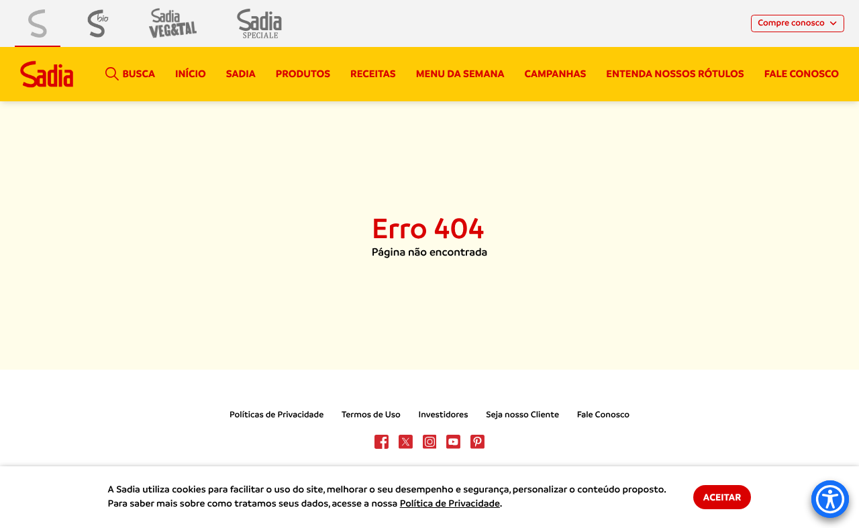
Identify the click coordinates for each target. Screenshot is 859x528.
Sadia (241, 74)
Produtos (303, 74)
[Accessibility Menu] (830, 499)
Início (190, 74)
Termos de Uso (371, 415)
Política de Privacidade (450, 503)
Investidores (443, 415)
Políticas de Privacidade (276, 415)
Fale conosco (801, 74)
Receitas (373, 74)
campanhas (555, 74)
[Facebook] (381, 442)
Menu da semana (460, 74)
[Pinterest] (477, 442)
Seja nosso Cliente (522, 415)
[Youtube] (453, 442)
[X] (406, 442)
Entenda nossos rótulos (675, 74)
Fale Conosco (603, 415)
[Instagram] (430, 442)
